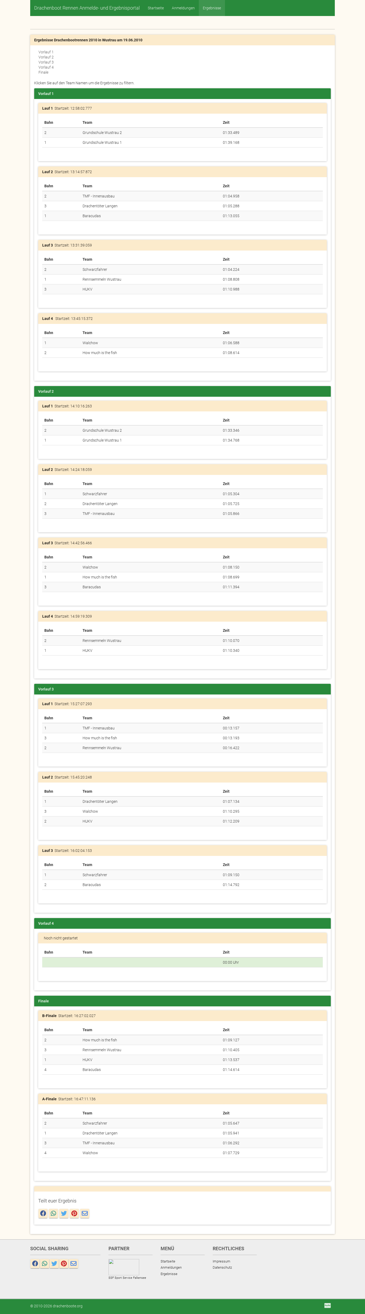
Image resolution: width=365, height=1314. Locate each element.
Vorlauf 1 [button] (46, 52)
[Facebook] (43, 1213)
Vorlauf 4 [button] (46, 67)
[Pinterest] (74, 1213)
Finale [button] (43, 72)
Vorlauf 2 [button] (46, 57)
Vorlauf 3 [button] (46, 62)
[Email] (84, 1213)
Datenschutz (222, 1267)
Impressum (221, 1261)
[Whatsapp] (53, 1213)
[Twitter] (63, 1213)
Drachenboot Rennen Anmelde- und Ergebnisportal (87, 8)
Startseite (156, 8)
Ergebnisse (212, 8)
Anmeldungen (183, 8)
